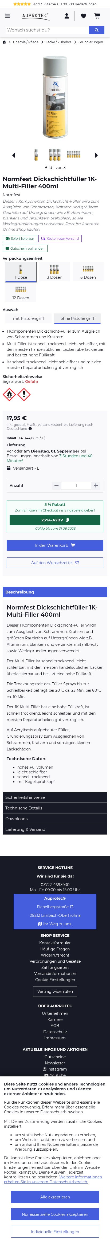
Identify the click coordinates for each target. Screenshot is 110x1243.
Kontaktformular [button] (55, 943)
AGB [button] (55, 1025)
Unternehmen (55, 1013)
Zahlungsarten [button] (55, 967)
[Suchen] (96, 30)
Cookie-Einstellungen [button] (55, 979)
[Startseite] (4, 42)
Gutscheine (55, 1057)
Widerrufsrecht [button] (55, 955)
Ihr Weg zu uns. (57, 924)
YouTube (58, 1075)
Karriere (55, 1019)
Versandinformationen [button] (55, 973)
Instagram (57, 1069)
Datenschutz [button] (55, 1031)
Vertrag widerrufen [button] (55, 991)
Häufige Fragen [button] (55, 949)
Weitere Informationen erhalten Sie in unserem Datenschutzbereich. (53, 1179)
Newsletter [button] (55, 1063)
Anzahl (16, 485)
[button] (55, 97)
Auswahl (11, 309)
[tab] (55, 592)
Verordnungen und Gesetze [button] (55, 961)
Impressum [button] (55, 1038)
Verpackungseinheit (22, 258)
